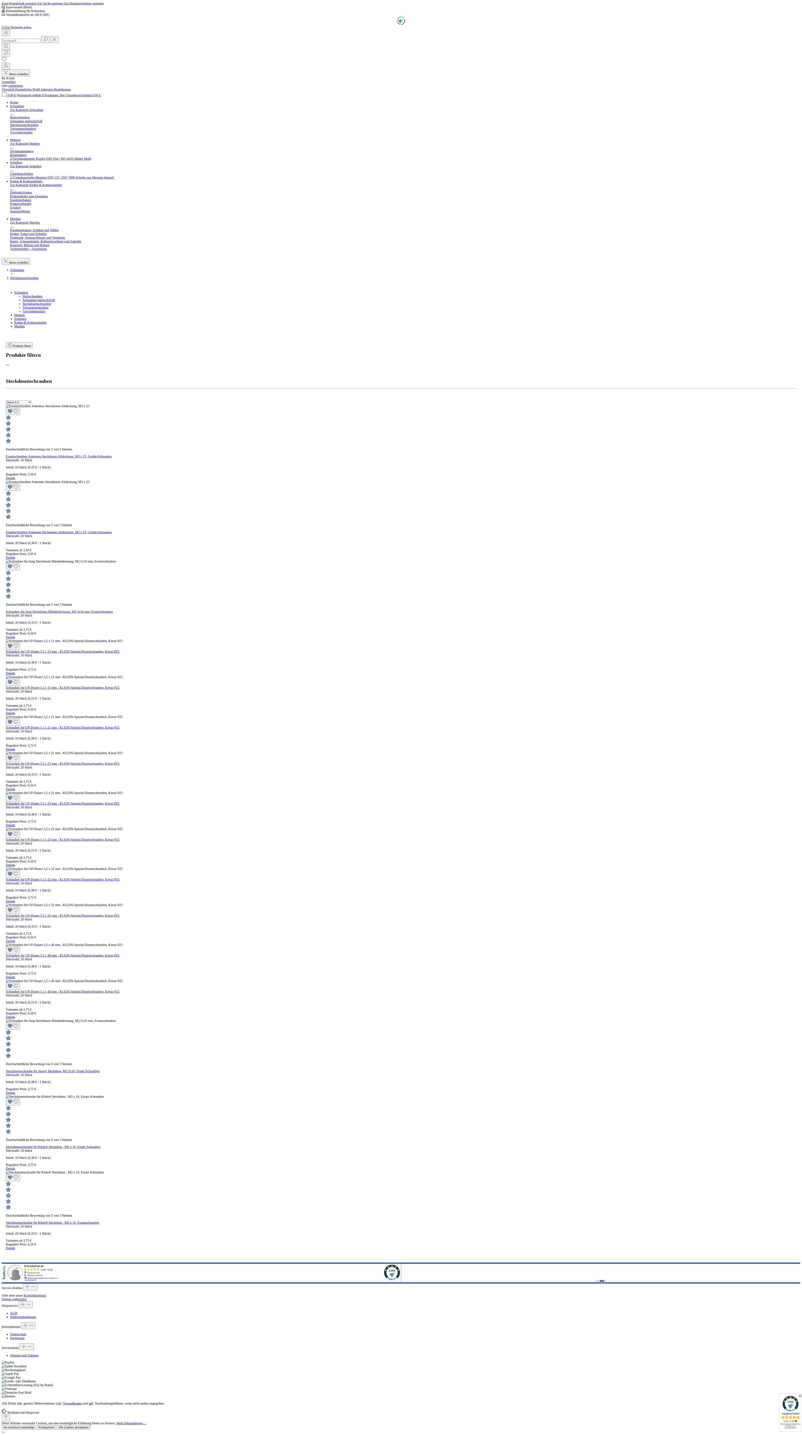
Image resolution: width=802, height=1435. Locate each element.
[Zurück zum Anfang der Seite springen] (6, 1418)
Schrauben (21, 292)
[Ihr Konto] (6, 66)
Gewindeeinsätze (34, 311)
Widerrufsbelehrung (23, 1317)
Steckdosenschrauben (37, 304)
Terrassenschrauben (35, 307)
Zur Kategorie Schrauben (26, 110)
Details (10, 478)
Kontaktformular (35, 1295)
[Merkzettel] (4, 60)
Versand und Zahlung (24, 1355)
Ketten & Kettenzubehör (30, 322)
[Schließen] (3, 1432)
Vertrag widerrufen (14, 1299)
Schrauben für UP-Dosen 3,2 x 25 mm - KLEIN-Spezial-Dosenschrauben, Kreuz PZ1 (63, 803)
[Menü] (6, 32)
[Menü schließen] (11, 114)
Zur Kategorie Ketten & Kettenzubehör (36, 185)
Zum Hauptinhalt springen (19, 3)
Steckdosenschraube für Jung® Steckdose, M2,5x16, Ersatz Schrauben (52, 1071)
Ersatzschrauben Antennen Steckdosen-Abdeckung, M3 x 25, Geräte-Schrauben (59, 456)
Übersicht (8, 89)
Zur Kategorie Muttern (25, 143)
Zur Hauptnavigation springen (84, 3)
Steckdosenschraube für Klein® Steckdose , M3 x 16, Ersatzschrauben (52, 1222)
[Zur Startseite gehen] (16, 27)
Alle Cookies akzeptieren (74, 1427)
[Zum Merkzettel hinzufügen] (13, 411)
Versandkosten (72, 1403)
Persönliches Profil (28, 89)
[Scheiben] (62, 177)
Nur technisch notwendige (18, 1427)
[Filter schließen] (7, 365)
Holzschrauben (32, 296)
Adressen (47, 89)
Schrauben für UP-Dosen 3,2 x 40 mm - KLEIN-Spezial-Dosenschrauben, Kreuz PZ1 (63, 955)
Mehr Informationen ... (131, 1423)
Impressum (17, 1338)
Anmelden (8, 82)
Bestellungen (62, 89)
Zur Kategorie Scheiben (26, 166)
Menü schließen (18, 74)
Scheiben (20, 319)
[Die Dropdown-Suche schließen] (54, 39)
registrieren (15, 85)
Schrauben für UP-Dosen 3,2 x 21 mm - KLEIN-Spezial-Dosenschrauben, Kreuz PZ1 (63, 727)
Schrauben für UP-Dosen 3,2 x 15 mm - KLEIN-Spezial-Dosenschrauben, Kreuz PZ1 (63, 651)
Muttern (19, 315)
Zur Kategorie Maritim (25, 222)
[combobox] (21, 41)
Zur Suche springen (50, 3)
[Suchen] (45, 39)
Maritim (19, 326)
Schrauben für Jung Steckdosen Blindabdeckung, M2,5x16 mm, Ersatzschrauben (59, 611)
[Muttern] (50, 159)
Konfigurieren (47, 1427)
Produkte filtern (22, 346)
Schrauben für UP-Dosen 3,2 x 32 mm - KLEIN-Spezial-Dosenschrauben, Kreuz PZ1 (63, 879)
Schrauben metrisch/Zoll (39, 300)
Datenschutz (18, 1334)
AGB (13, 1313)
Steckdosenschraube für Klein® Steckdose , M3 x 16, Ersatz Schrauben (53, 1147)
